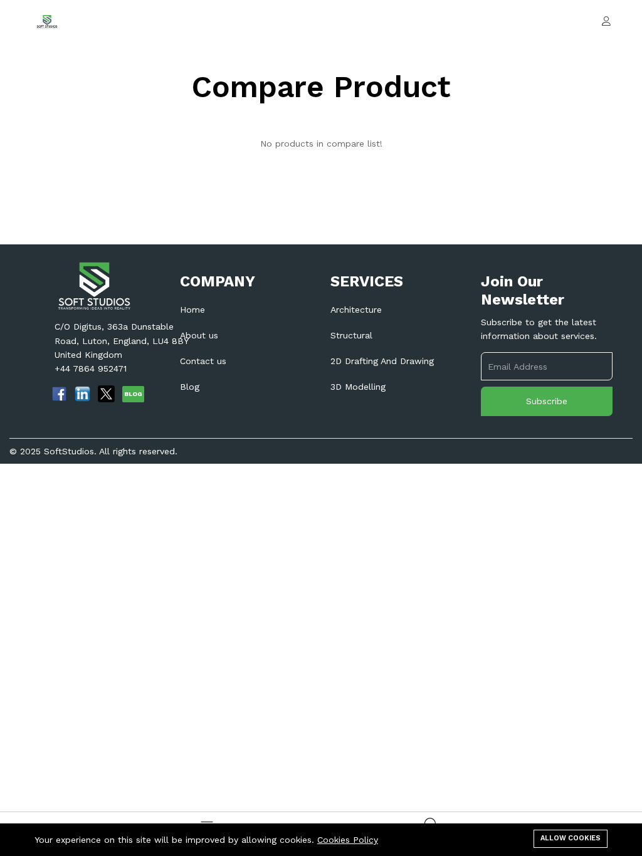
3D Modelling (358, 387)
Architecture (356, 310)
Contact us (203, 361)
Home (192, 310)
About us (199, 335)
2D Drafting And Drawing (382, 361)
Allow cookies (570, 838)
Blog (189, 387)
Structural (351, 335)
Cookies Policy (347, 840)
